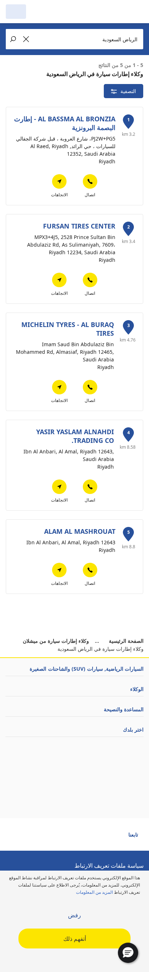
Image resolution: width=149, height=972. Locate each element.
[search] (36, 11)
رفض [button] (74, 915)
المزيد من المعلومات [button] (94, 892)
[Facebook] (116, 838)
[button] (128, 953)
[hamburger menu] (136, 11)
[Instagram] (90, 838)
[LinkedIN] (77, 838)
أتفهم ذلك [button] (74, 939)
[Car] (16, 11)
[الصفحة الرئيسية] (106, 11)
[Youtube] (103, 838)
